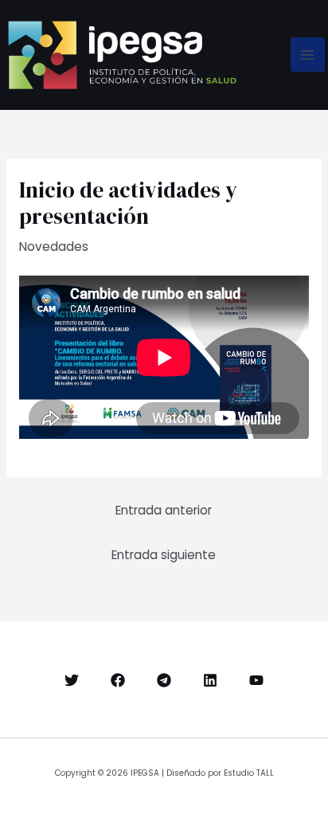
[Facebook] (118, 680)
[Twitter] (71, 680)
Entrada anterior (163, 510)
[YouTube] (256, 680)
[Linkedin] (210, 680)
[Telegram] (164, 680)
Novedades (53, 246)
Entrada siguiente (163, 554)
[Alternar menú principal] (308, 54)
